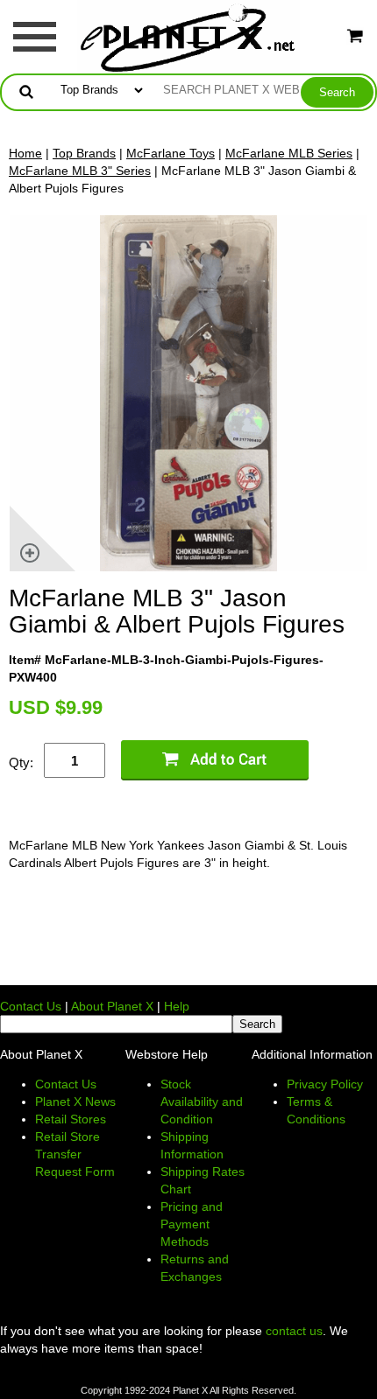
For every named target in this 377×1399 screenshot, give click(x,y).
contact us (294, 1331)
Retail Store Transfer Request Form (75, 1154)
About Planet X (112, 1006)
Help (176, 1006)
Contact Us (30, 1006)
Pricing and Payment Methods (191, 1224)
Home (25, 153)
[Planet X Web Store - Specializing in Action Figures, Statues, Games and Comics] (189, 36)
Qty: (21, 762)
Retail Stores (70, 1119)
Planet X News (75, 1102)
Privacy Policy (325, 1084)
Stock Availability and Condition (201, 1101)
